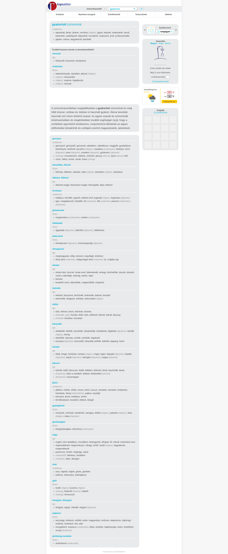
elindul (55, 265)
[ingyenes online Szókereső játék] (151, 30)
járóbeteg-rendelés (61, 536)
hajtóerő (56, 513)
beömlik (56, 288)
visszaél (56, 53)
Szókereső (165, 27)
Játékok (168, 14)
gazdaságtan (58, 422)
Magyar (153, 43)
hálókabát (57, 223)
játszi (55, 382)
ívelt (54, 464)
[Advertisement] (94, 96)
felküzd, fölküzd (60, 178)
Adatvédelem (119, 552)
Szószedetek (141, 14)
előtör (55, 304)
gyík (54, 480)
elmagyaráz (58, 249)
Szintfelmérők (114, 14)
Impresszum (108, 552)
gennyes (56, 138)
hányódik (57, 324)
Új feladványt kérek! (160, 81)
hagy (54, 435)
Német (168, 43)
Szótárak (60, 14)
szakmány (57, 66)
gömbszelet (58, 210)
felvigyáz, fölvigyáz (62, 500)
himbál (55, 347)
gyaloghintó (58, 405)
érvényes (57, 191)
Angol (161, 43)
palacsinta (57, 236)
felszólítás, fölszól (61, 165)
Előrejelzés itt (169, 101)
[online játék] (165, 32)
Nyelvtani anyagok (86, 14)
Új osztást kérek (160, 113)
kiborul (55, 363)
